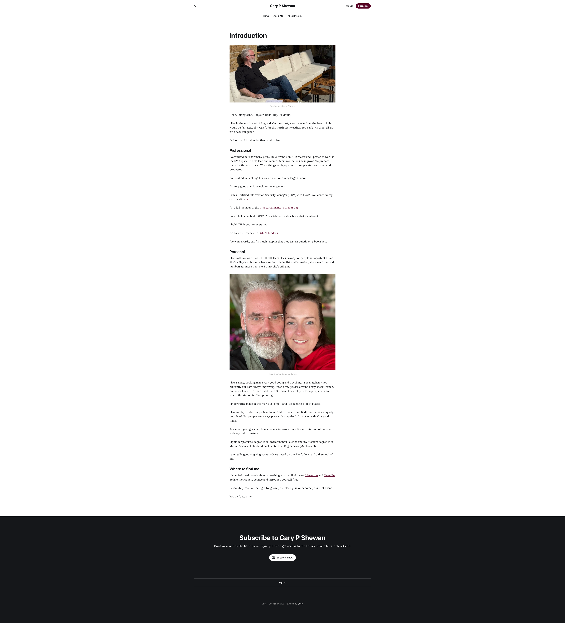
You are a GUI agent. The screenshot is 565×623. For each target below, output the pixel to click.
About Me (278, 16)
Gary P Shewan (282, 6)
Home (266, 16)
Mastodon (311, 475)
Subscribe (363, 6)
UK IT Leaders (269, 233)
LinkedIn (329, 475)
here (248, 199)
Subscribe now (285, 557)
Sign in (349, 6)
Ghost (300, 603)
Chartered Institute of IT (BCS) (279, 207)
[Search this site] (195, 6)
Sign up (282, 582)
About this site (295, 16)
